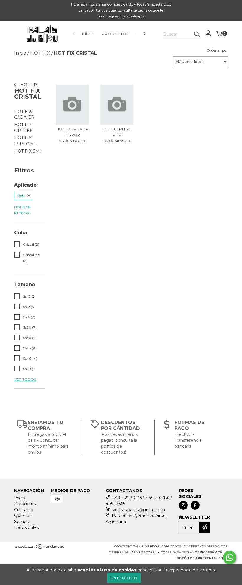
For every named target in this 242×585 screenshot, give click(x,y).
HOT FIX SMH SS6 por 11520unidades (117, 135)
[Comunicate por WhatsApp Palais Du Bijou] (229, 557)
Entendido (124, 578)
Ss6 (20, 195)
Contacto (23, 509)
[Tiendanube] (40, 548)
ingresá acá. (211, 552)
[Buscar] (197, 34)
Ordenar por (217, 50)
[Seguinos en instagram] (183, 505)
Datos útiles (26, 527)
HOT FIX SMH (28, 151)
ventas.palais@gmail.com (139, 509)
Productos (115, 34)
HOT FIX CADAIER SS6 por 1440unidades (72, 135)
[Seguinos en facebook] (195, 505)
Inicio (88, 34)
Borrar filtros (22, 210)
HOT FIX (28, 84)
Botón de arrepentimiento (202, 558)
